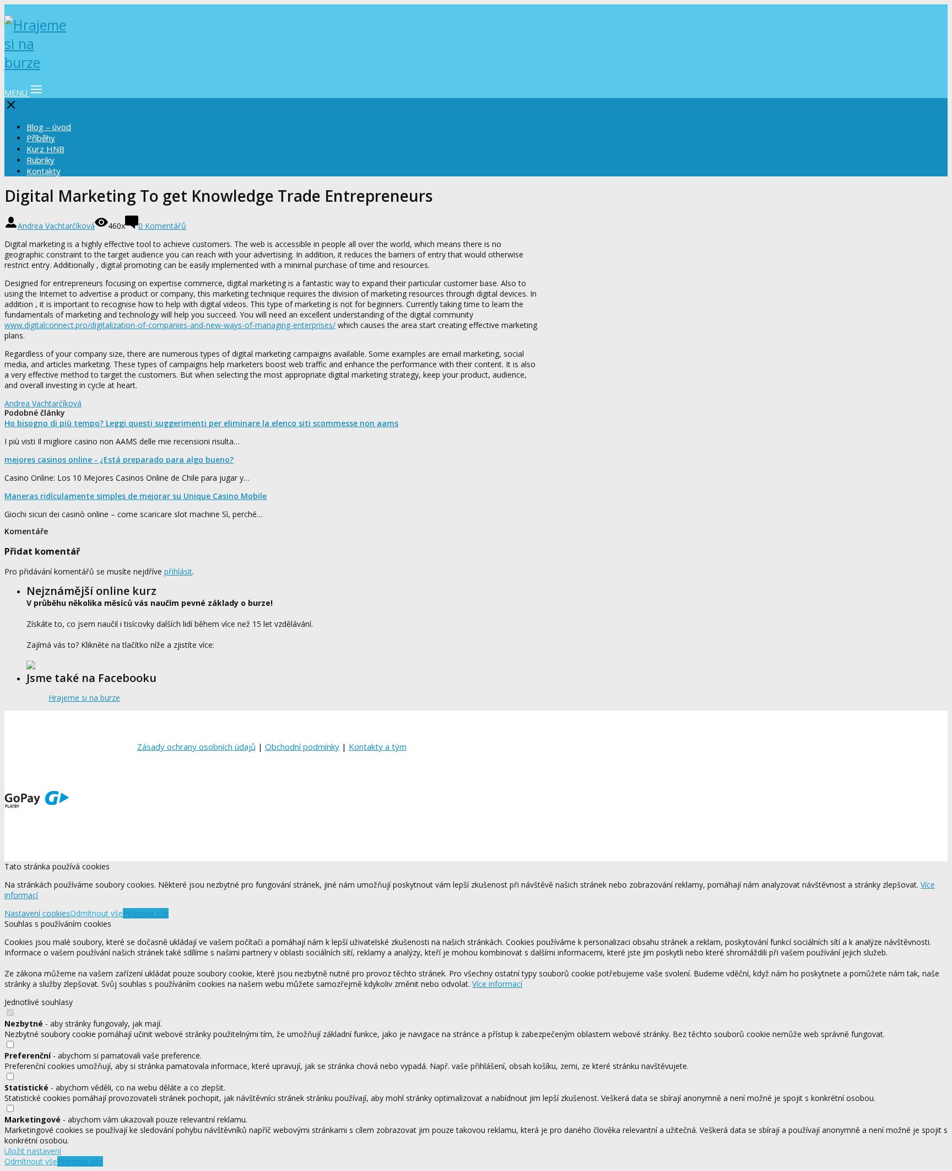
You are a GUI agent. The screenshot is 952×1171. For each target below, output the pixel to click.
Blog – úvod (48, 126)
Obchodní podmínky (302, 746)
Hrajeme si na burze (84, 697)
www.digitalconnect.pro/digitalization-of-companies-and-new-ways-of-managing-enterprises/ (170, 325)
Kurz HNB (45, 148)
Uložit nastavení (32, 1151)
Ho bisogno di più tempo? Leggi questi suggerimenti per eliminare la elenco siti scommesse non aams (201, 423)
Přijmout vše (146, 913)
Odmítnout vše (96, 913)
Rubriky (40, 159)
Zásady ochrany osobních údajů (196, 746)
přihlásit (178, 571)
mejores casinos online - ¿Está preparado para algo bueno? (119, 459)
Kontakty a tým (378, 746)
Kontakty (43, 170)
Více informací (497, 984)
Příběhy (40, 137)
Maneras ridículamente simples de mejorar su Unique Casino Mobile (135, 496)
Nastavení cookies (37, 913)
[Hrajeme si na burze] (37, 62)
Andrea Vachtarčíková (56, 226)
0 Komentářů (162, 226)
